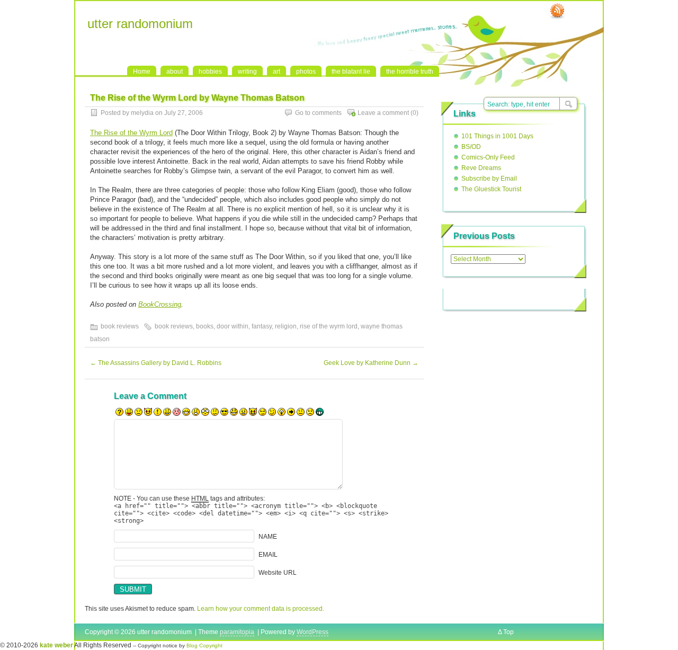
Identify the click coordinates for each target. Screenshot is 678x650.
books (204, 326)
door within (232, 326)
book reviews (120, 326)
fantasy (262, 326)
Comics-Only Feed (488, 157)
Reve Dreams (481, 168)
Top (508, 632)
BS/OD (471, 146)
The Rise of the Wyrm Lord (131, 133)
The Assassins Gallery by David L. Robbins (155, 363)
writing (247, 71)
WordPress (312, 632)
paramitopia (237, 632)
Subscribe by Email (489, 178)
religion (286, 326)
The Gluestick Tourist (491, 189)
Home (141, 71)
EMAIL (268, 554)
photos (306, 71)
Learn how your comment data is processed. (260, 608)
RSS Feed (557, 11)
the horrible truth (409, 71)
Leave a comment (383, 113)
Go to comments (318, 113)
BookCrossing (159, 304)
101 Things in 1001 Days (497, 136)
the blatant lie (351, 71)
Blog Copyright (204, 645)
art (276, 71)
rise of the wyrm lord (329, 326)
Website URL (277, 572)
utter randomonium (140, 23)
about (174, 71)
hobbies (210, 71)
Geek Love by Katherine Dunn (371, 363)
